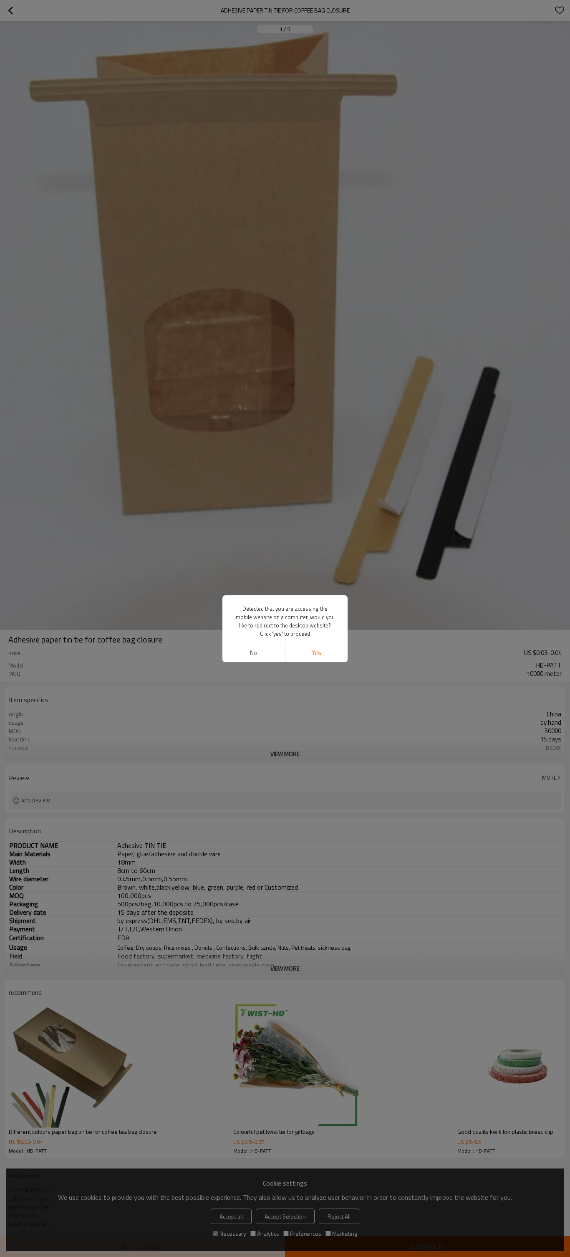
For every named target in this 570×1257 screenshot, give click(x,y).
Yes (316, 653)
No (253, 653)
